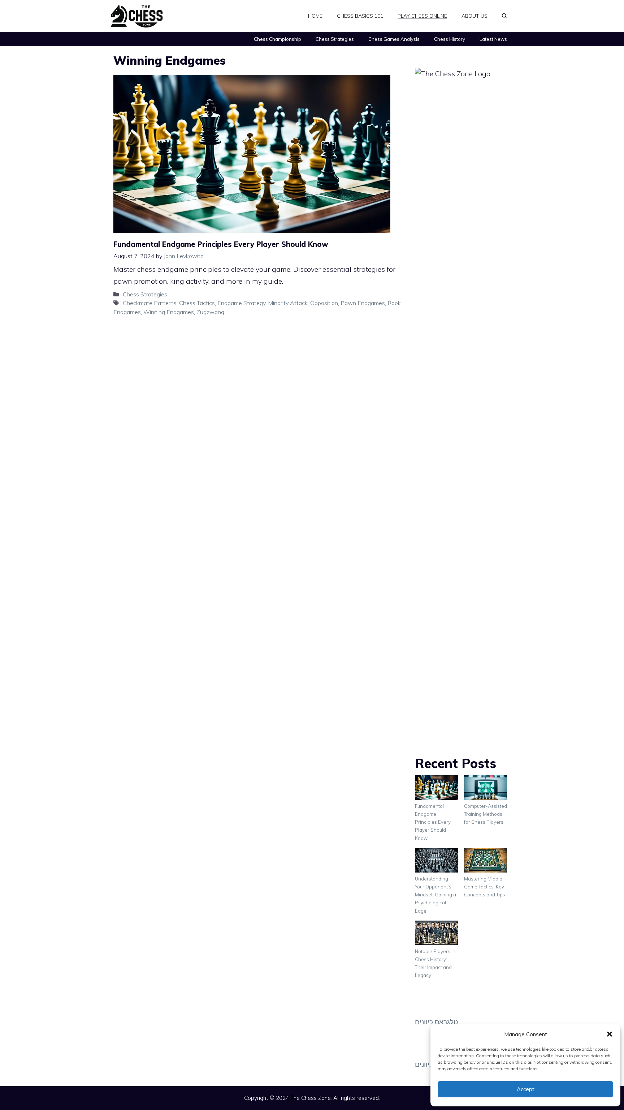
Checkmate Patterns (150, 303)
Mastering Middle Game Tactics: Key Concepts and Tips (484, 886)
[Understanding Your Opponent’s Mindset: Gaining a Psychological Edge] (436, 861)
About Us (475, 16)
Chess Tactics (197, 303)
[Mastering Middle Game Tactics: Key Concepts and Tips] (485, 861)
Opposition (324, 303)
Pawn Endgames (363, 303)
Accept (525, 1089)
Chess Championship (277, 39)
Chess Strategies (335, 39)
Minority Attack (288, 303)
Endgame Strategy (241, 303)
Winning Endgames (168, 312)
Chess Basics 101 (360, 16)
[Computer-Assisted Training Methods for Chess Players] (485, 788)
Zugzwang (210, 312)
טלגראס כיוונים (436, 1021)
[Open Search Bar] (504, 16)
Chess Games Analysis (394, 39)
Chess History (449, 39)
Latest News (493, 39)
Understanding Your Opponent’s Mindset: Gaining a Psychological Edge (435, 894)
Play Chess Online (422, 16)
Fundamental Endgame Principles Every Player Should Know (220, 244)
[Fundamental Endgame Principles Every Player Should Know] (436, 788)
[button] (609, 1034)
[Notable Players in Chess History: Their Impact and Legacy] (436, 934)
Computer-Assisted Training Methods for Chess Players (485, 814)
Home (315, 16)
